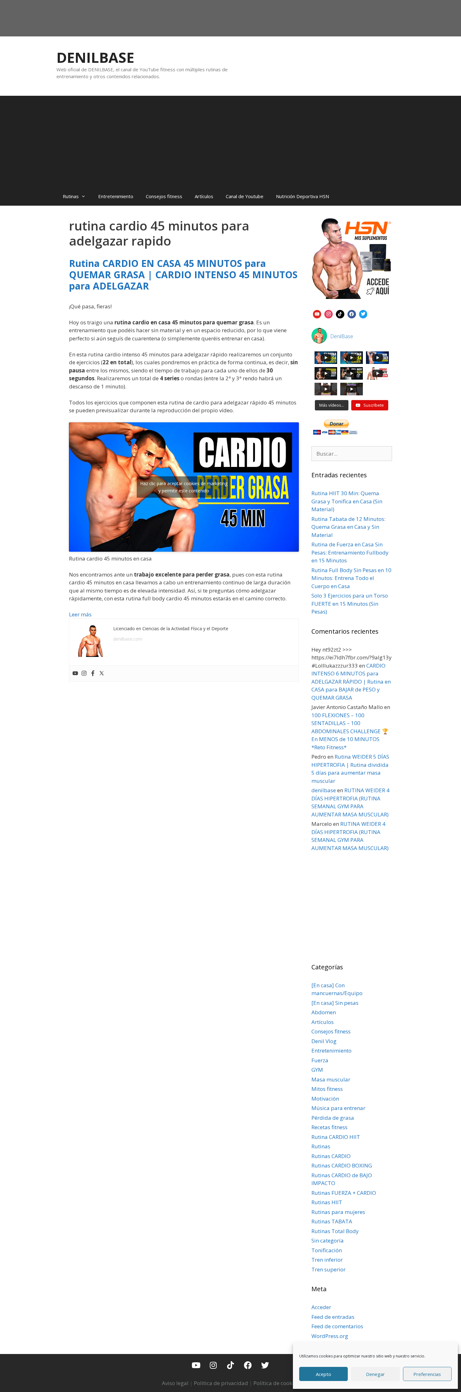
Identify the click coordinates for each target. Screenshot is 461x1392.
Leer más (80, 614)
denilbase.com (127, 639)
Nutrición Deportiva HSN (302, 196)
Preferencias (427, 1374)
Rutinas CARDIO (331, 1156)
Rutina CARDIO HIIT (335, 1136)
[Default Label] (317, 313)
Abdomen (323, 1012)
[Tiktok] (230, 1365)
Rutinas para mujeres (338, 1212)
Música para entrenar (338, 1108)
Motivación (325, 1098)
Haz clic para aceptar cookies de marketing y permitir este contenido (183, 487)
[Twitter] (101, 673)
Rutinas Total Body (335, 1231)
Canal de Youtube (244, 196)
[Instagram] (84, 673)
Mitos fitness (327, 1088)
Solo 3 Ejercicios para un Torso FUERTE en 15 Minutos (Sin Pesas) (349, 603)
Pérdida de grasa (332, 1117)
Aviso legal (175, 1383)
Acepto (323, 1374)
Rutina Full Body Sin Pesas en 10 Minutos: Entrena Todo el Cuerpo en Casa (351, 578)
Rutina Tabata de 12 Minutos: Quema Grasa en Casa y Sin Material (348, 527)
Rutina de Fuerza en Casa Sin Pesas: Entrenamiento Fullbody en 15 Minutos (350, 552)
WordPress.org (329, 1336)
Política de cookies (276, 1383)
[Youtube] (75, 673)
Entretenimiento (115, 196)
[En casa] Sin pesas (334, 1002)
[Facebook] (93, 673)
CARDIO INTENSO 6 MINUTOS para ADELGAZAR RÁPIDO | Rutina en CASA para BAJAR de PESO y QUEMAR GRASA (351, 681)
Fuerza (319, 1060)
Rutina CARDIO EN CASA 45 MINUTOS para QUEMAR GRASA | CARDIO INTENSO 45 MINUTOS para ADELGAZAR (183, 274)
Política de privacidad (221, 1383)
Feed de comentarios (337, 1326)
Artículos (204, 196)
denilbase (323, 790)
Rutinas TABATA (331, 1221)
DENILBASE (95, 57)
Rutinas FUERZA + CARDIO (343, 1192)
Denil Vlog (323, 1041)
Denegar (375, 1374)
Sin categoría (327, 1240)
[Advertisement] (230, 140)
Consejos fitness (164, 196)
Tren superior (328, 1269)
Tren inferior (327, 1259)
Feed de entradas (332, 1316)
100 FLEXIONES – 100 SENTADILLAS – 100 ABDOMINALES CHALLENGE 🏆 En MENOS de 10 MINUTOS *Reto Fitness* (350, 731)
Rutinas (71, 196)
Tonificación (326, 1250)
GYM (317, 1069)
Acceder (321, 1307)
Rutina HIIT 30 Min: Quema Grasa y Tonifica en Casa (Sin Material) (346, 501)
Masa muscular (330, 1079)
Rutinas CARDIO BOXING (341, 1165)
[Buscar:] (351, 453)
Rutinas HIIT (326, 1202)
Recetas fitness (329, 1127)
